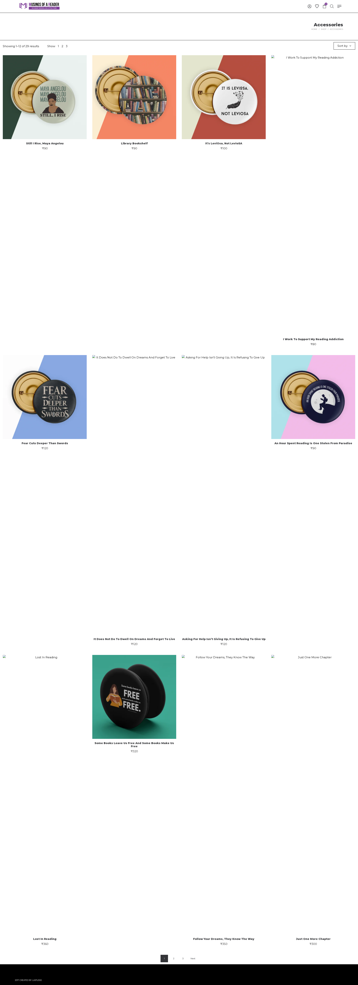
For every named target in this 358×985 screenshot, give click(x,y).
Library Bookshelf (134, 143)
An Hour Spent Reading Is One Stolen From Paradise (313, 443)
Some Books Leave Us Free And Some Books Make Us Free (134, 744)
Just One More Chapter (313, 939)
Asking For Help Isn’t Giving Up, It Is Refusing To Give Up (224, 639)
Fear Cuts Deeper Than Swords (45, 443)
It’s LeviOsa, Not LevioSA (223, 143)
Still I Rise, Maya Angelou (45, 143)
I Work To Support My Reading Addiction (313, 339)
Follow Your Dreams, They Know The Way (223, 939)
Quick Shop (45, 95)
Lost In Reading (44, 939)
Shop (323, 29)
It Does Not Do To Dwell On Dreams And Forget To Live (134, 639)
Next (193, 958)
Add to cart (44, 109)
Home (314, 29)
